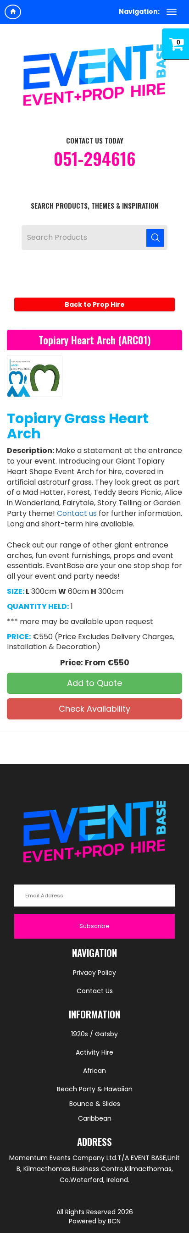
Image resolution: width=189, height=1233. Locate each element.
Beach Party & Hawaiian (95, 1089)
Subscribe (94, 926)
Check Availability (94, 708)
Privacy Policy (94, 972)
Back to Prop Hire (95, 304)
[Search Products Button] (155, 237)
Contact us (77, 513)
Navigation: (139, 11)
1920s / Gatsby (94, 1034)
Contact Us (95, 990)
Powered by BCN (95, 1221)
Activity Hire (94, 1052)
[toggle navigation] (171, 12)
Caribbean (94, 1118)
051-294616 (95, 158)
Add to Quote (94, 683)
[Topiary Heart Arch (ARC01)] (34, 376)
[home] (13, 12)
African (94, 1070)
